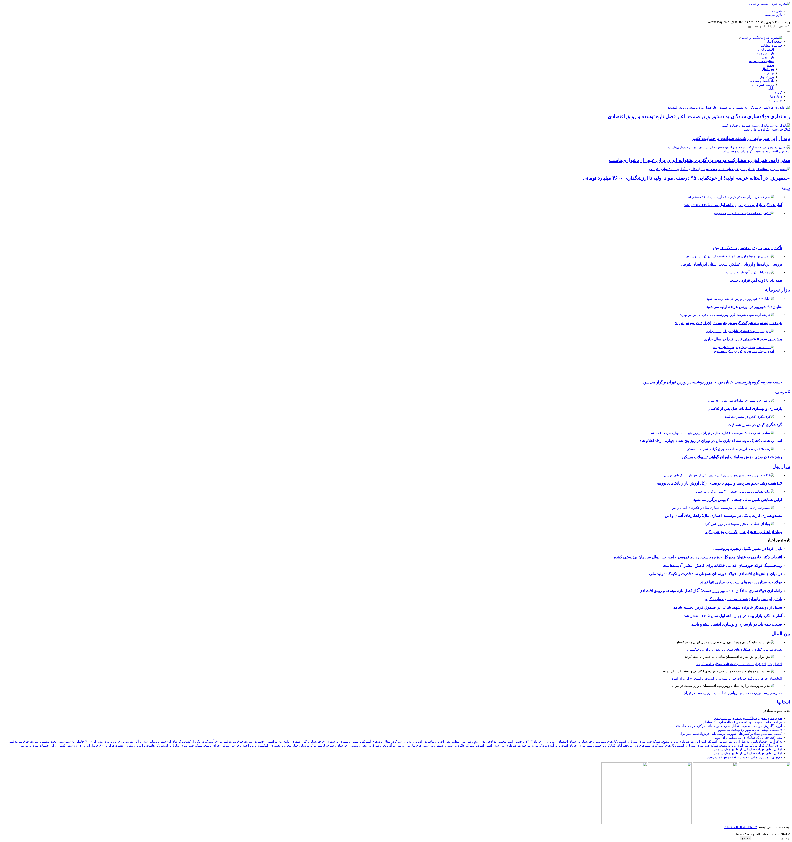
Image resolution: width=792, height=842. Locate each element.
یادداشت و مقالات (762, 80)
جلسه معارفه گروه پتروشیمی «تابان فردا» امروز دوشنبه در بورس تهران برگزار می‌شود (712, 382)
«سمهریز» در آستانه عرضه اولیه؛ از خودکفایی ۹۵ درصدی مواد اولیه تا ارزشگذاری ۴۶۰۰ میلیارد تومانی (686, 178)
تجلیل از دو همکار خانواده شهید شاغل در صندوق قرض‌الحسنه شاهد (727, 607)
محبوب (778, 711)
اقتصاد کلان (766, 49)
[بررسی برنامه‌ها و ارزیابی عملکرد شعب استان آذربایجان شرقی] (729, 256)
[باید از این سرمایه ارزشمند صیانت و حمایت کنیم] (756, 125)
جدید (787, 711)
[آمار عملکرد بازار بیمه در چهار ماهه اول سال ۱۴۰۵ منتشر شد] (730, 197)
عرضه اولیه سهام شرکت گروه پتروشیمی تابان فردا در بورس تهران (728, 323)
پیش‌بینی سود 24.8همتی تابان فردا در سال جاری (743, 339)
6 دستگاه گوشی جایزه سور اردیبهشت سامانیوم (750, 729)
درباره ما (776, 96)
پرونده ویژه (766, 77)
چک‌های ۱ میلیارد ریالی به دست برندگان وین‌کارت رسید (744, 757)
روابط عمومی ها (762, 84)
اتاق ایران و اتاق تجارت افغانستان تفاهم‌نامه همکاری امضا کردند (739, 664)
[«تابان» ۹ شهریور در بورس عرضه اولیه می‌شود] (740, 298)
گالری (778, 92)
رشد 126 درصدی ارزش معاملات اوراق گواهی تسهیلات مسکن (732, 457)
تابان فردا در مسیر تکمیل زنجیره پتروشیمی (747, 548)
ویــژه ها (768, 73)
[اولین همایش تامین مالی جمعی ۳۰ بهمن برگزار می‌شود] (735, 491)
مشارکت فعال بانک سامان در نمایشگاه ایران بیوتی (748, 737)
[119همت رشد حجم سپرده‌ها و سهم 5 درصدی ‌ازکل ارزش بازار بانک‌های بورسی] (719, 475)
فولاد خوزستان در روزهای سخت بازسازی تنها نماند (741, 582)
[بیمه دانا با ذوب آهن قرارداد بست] (750, 272)
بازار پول (768, 57)
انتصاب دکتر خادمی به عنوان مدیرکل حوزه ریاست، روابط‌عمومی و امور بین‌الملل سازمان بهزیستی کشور (697, 557)
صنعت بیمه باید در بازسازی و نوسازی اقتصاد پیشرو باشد (736, 624)
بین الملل (767, 69)
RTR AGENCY (746, 827)
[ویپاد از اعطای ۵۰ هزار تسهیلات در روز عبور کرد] (739, 524)
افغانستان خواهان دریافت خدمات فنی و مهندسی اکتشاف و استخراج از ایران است (726, 678)
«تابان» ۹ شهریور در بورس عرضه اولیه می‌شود (744, 307)
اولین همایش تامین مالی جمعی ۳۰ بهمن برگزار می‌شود (737, 499)
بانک (771, 88)
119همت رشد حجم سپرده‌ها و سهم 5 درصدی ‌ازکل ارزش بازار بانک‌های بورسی (718, 483)
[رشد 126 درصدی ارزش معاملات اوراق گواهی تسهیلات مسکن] (730, 449)
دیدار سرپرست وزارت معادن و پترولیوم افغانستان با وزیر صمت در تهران (733, 693)
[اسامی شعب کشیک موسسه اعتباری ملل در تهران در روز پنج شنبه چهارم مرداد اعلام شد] (712, 433)
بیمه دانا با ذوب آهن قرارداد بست (755, 280)
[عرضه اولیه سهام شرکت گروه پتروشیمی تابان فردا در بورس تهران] (726, 314)
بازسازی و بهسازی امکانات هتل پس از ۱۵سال (745, 408)
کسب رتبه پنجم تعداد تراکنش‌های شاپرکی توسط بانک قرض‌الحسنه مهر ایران (730, 733)
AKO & (729, 827)
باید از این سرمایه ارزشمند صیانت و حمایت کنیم (741, 138)
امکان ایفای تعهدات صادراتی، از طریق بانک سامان (748, 749)
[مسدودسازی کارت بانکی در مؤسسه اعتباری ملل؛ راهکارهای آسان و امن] (723, 507)
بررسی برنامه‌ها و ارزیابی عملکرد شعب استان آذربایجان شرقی (731, 264)
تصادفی (767, 711)
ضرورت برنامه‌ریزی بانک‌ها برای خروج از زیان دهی (748, 718)
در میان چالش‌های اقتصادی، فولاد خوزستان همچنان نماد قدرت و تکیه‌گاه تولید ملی (715, 574)
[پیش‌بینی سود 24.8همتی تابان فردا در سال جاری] (740, 331)
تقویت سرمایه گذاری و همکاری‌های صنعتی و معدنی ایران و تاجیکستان (734, 649)
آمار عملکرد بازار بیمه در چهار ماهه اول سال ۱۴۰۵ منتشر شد (733, 205)
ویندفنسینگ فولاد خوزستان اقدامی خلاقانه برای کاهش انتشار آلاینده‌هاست (722, 565)
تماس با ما (775, 100)
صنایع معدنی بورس (761, 61)
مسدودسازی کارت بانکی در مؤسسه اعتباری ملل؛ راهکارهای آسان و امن (723, 515)
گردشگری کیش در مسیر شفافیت (755, 424)
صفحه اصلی (773, 41)
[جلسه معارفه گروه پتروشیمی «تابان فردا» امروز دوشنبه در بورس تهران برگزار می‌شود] (743, 351)
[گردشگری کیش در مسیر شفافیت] (749, 416)
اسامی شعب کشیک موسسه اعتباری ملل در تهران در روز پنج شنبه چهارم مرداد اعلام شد (711, 441)
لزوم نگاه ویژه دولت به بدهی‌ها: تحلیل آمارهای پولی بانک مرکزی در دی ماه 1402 (728, 726)
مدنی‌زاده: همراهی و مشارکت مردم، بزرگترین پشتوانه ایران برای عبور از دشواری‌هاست (699, 160)
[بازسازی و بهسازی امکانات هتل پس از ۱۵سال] (741, 400)
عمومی (777, 11)
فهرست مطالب (771, 45)
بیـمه (770, 65)
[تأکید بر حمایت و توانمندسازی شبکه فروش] (743, 213)
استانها (783, 701)
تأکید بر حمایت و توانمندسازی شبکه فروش (747, 248)
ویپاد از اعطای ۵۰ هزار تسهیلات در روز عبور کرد (743, 532)
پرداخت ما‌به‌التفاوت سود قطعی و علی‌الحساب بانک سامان (742, 722)
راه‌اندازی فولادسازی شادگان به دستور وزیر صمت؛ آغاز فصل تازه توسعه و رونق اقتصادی (699, 116)
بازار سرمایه (773, 14)
